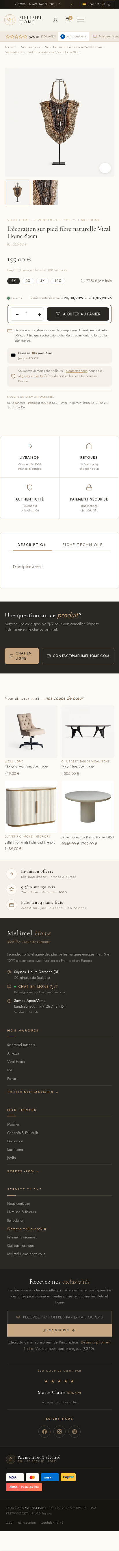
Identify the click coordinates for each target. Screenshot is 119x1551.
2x (13, 281)
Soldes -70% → (23, 1171)
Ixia (9, 1070)
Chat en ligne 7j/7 (38, 987)
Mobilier (13, 1124)
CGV (9, 1522)
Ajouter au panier (82, 314)
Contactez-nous (76, 370)
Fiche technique (83, 544)
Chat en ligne (23, 656)
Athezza (13, 1053)
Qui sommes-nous (20, 1245)
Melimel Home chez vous (26, 1254)
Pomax (11, 1078)
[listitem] (17, 192)
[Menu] (80, 19)
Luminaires (15, 1149)
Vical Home (53, 47)
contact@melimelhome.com (81, 656)
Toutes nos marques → (33, 1092)
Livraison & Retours (21, 1212)
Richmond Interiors (21, 1045)
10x (58, 281)
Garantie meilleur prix (24, 1229)
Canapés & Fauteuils (22, 1132)
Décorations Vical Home (84, 47)
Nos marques (30, 47)
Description (32, 544)
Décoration (15, 1141)
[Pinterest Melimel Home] (74, 1432)
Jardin (11, 1157)
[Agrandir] (105, 168)
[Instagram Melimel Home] (59, 1432)
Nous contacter (18, 1203)
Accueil (10, 47)
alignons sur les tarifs (32, 376)
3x (28, 281)
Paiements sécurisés (22, 1237)
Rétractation (15, 1220)
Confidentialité (52, 1522)
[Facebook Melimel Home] (44, 1432)
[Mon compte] (55, 19)
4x (42, 281)
